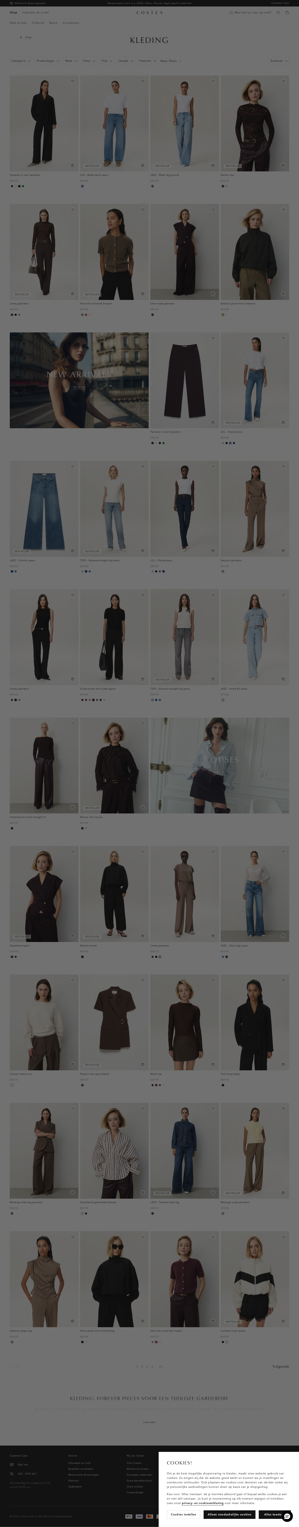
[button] (287, 1516)
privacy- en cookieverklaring (203, 1503)
